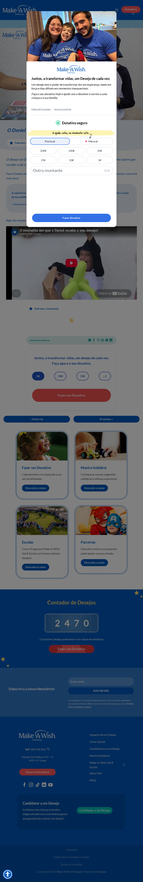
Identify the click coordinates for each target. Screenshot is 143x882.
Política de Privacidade (41, 109)
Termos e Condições (62, 109)
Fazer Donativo (71, 217)
